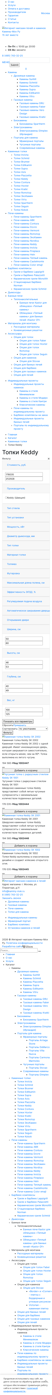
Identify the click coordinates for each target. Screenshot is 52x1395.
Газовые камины (23, 99)
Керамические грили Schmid (30, 288)
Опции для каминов (25, 357)
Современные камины (32, 147)
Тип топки (13, 545)
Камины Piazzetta (29, 86)
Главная (10, 954)
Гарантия (13, 15)
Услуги (12, 5)
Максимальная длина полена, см (25, 582)
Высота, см (13, 652)
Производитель (16, 488)
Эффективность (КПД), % (21, 592)
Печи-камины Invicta (25, 247)
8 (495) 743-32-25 (12, 55)
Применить (19, 725)
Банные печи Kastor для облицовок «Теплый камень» (33, 306)
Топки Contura (22, 182)
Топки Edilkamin (23, 165)
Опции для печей (23, 374)
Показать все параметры (17, 721)
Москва (45, 13)
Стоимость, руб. (16, 464)
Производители (17, 12)
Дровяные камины (24, 75)
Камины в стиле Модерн (33, 397)
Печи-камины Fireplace (27, 251)
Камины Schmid (28, 82)
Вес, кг (11, 700)
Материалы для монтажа (22, 323)
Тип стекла (13, 508)
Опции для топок (23, 337)
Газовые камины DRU (31, 103)
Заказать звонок (11, 898)
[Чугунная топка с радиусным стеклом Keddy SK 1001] (26, 775)
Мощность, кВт (16, 526)
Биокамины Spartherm (32, 123)
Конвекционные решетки (28, 330)
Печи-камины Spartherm (28, 216)
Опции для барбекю (25, 368)
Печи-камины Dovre (25, 227)
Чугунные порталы (30, 144)
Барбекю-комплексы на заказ (31, 415)
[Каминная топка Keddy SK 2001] (21, 815)
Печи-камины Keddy (25, 244)
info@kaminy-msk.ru (13, 891)
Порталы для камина (26, 137)
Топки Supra (21, 168)
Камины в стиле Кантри (33, 401)
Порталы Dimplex (39, 1074)
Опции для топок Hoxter (33, 343)
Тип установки (15, 517)
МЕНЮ (6, 62)
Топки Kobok (21, 209)
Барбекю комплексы (19, 268)
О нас (11, 1)
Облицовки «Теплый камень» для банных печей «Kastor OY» (31, 316)
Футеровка (13, 573)
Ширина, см (14, 629)
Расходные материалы (27, 326)
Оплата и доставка (19, 8)
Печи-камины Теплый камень (30, 258)
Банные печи (15, 295)
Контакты (13, 22)
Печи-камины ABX (24, 220)
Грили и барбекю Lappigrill (29, 271)
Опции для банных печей (28, 364)
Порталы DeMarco (39, 1047)
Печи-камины (16, 213)
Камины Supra (27, 89)
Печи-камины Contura (26, 223)
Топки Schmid (21, 158)
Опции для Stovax (29, 361)
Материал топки (16, 554)
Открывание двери (18, 619)
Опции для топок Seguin (33, 354)
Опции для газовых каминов (30, 371)
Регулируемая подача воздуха (24, 601)
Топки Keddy (21, 178)
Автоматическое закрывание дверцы (28, 610)
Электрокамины (23, 127)
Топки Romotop (22, 192)
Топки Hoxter (21, 185)
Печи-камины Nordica (26, 240)
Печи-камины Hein (24, 254)
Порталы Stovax (38, 1067)
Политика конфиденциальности (24, 942)
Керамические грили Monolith (31, 278)
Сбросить (7, 725)
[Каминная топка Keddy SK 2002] (21, 736)
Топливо (12, 564)
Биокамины (20, 120)
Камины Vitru (26, 96)
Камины (12, 72)
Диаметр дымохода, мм (21, 536)
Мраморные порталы (31, 141)
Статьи (12, 18)
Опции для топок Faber (32, 340)
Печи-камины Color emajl (28, 264)
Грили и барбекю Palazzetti (29, 275)
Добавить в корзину (26, 770)
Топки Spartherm (23, 202)
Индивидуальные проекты (23, 380)
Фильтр (7, 732)
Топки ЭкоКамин (23, 196)
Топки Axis (20, 172)
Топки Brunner (22, 161)
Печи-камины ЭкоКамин (28, 237)
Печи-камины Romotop (27, 233)
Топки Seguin (21, 206)
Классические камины (32, 404)
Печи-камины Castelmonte (29, 261)
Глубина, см (14, 676)
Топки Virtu (20, 199)
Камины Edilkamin (29, 92)
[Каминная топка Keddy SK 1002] (21, 849)
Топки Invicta (21, 154)
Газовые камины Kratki (32, 116)
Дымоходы (14, 292)
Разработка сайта (12, 946)
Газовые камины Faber (32, 106)
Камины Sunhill (27, 79)
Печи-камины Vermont (26, 230)
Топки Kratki (21, 189)
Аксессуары (15, 333)
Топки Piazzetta (22, 175)
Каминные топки (17, 151)
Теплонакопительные (26, 299)
